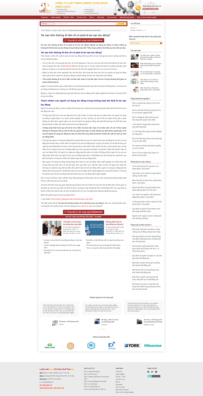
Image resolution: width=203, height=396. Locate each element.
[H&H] (91, 345)
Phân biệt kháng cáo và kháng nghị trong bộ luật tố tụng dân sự (150, 65)
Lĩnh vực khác (112, 17)
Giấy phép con (61, 13)
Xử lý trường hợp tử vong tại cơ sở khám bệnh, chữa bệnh (150, 73)
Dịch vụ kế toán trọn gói (92, 13)
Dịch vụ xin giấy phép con (92, 386)
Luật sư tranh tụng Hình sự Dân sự (95, 389)
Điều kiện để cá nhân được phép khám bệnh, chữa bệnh (150, 89)
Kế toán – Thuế (69, 17)
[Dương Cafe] (70, 345)
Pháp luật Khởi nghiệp (140, 99)
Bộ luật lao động (69, 66)
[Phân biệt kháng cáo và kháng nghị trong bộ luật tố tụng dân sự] (135, 65)
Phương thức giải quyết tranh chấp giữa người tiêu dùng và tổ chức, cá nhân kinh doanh (145, 248)
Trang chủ (44, 17)
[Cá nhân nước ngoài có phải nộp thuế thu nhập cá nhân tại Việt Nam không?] (135, 57)
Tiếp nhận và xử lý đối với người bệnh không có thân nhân (149, 81)
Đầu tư (92, 17)
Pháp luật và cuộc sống (140, 162)
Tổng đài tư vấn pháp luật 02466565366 (84, 40)
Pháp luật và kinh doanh (141, 225)
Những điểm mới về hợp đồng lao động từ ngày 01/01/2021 (114, 224)
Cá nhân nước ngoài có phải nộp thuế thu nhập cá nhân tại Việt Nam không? (150, 57)
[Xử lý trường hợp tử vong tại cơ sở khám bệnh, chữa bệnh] (135, 73)
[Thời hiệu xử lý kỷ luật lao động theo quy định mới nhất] (52, 228)
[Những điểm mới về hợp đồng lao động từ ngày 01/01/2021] (94, 228)
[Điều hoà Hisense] (153, 345)
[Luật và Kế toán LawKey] (45, 8)
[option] (59, 313)
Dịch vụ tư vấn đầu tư (91, 384)
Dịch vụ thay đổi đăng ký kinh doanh (95, 381)
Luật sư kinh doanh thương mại (66, 11)
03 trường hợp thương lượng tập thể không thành (103, 245)
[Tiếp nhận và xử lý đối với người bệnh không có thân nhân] (135, 81)
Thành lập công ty (62, 9)
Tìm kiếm (121, 23)
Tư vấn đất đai (89, 11)
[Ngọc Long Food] (50, 345)
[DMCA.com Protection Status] (153, 376)
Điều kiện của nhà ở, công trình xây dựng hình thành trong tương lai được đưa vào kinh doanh (146, 286)
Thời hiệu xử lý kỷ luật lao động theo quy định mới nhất (72, 224)
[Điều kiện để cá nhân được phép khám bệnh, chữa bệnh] (135, 89)
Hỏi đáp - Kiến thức (62, 30)
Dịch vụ (134, 28)
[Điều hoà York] (132, 345)
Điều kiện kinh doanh (127, 17)
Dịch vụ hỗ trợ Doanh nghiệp (146, 17)
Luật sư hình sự (89, 9)
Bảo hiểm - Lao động (51, 30)
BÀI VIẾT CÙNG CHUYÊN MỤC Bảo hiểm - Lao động (83, 217)
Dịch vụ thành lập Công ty (92, 371)
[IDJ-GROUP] (112, 345)
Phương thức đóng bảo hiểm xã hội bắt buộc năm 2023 (72, 199)
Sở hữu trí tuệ (81, 17)
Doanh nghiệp (55, 17)
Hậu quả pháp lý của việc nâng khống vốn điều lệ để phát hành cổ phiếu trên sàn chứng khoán (146, 238)
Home (42, 30)
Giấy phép (100, 17)
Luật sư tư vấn (86, 206)
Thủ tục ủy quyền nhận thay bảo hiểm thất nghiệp (103, 248)
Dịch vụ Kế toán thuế (90, 374)
